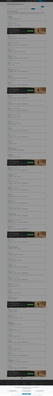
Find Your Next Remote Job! (26, 394)
